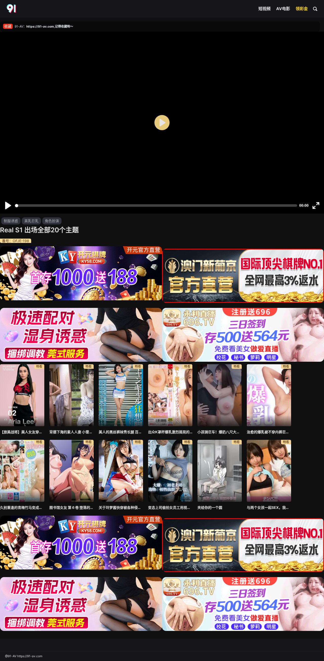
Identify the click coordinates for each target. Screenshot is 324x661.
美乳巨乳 (31, 221)
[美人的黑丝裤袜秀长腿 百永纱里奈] (121, 395)
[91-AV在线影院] (12, 9)
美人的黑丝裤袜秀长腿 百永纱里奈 (121, 432)
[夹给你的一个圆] (219, 471)
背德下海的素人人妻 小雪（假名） (71, 432)
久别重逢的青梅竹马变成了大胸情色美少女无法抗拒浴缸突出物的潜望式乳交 (22, 507)
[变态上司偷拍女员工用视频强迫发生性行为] (170, 471)
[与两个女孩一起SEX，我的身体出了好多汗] (269, 471)
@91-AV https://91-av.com (23, 656)
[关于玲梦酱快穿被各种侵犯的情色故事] (121, 471)
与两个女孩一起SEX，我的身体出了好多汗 (269, 507)
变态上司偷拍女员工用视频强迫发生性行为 (170, 507)
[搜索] (315, 8)
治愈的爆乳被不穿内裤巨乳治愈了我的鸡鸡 (269, 432)
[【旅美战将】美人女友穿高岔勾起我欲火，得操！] (22, 395)
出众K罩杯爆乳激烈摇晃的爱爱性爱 (170, 432)
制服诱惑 (11, 221)
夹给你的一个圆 (209, 507)
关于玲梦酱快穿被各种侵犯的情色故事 (121, 507)
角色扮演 (52, 221)
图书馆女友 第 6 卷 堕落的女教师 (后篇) (71, 507)
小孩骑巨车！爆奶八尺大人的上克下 (219, 432)
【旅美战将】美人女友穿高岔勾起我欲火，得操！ (22, 432)
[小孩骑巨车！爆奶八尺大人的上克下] (219, 395)
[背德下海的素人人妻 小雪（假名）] (71, 395)
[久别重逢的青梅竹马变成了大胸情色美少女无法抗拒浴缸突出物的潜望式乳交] (22, 471)
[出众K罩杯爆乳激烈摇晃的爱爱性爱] (170, 395)
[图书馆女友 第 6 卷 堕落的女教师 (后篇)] (71, 471)
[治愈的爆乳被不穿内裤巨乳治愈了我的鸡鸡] (269, 395)
